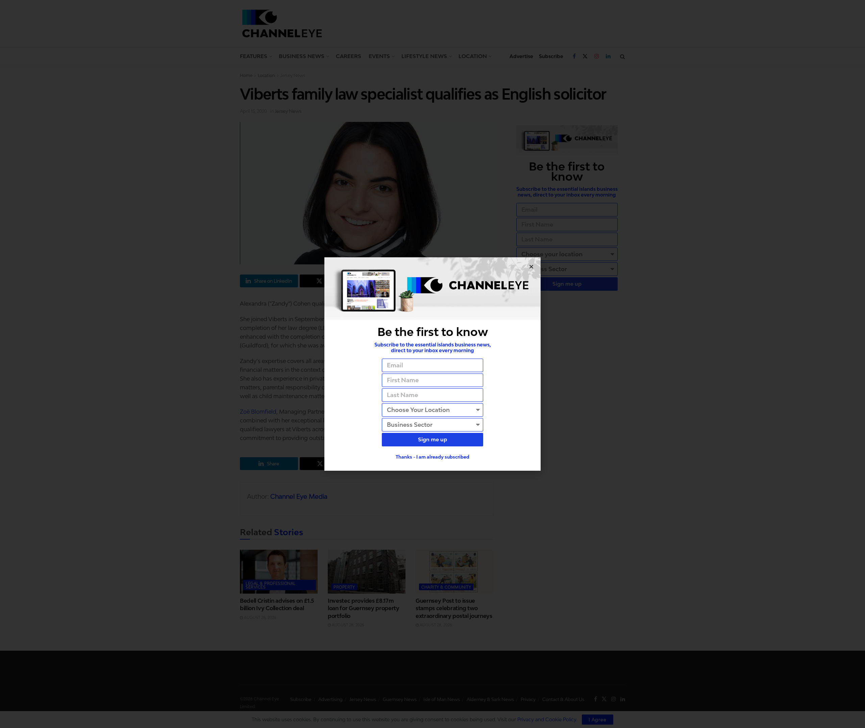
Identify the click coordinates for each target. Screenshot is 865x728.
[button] (531, 266)
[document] (432, 364)
